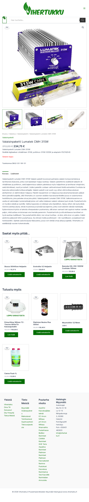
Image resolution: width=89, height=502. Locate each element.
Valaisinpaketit (22, 134)
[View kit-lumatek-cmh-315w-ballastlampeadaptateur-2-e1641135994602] (34, 119)
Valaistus (12, 134)
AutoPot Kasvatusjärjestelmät (44, 411)
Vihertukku (8, 404)
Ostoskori (8, 410)
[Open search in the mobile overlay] (47, 20)
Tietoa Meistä (9, 416)
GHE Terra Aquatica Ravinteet (43, 447)
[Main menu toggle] (84, 8)
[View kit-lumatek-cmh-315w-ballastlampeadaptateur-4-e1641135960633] (55, 119)
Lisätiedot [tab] (15, 174)
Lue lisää (69, 276)
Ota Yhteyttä (9, 413)
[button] (83, 27)
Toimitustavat (26, 419)
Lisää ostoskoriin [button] (14, 274)
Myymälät (25, 408)
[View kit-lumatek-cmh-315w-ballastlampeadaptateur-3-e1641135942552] (77, 119)
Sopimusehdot (27, 422)
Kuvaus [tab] (5, 174)
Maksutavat (26, 416)
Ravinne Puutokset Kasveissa (43, 466)
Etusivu (5, 134)
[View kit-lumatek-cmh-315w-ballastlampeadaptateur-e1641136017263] (12, 119)
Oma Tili (7, 407)
